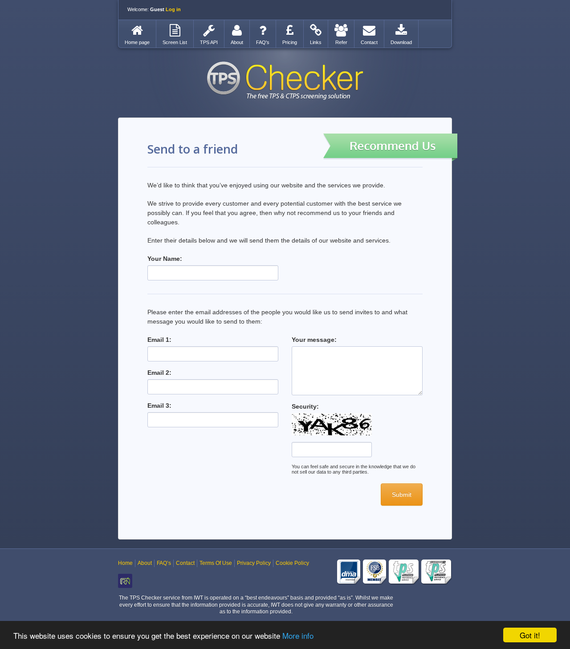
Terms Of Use (216, 563)
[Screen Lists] (175, 30)
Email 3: (159, 405)
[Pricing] (289, 30)
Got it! (530, 635)
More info (298, 635)
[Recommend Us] (341, 30)
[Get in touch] (369, 30)
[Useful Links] (316, 30)
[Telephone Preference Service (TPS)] (404, 572)
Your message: (314, 339)
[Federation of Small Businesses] (375, 572)
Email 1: (159, 339)
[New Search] (137, 30)
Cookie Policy (292, 563)
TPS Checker (285, 80)
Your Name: (164, 258)
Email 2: (159, 372)
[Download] (401, 30)
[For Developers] (209, 30)
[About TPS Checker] (237, 30)
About (145, 563)
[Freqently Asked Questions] (262, 30)
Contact (185, 563)
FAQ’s (164, 563)
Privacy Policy (254, 563)
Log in (173, 9)
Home (125, 563)
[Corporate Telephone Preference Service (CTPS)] (436, 572)
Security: (305, 406)
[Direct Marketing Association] (349, 572)
